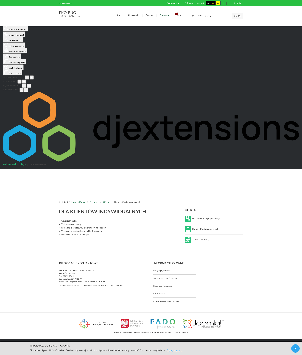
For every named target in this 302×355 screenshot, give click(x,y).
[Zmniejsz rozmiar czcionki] (19, 82)
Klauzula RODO (159, 293)
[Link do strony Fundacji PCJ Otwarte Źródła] (203, 323)
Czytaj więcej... (174, 350)
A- (235, 3)
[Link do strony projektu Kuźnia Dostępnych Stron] (96, 323)
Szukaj (237, 16)
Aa (208, 3)
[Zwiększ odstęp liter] (26, 90)
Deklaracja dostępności (163, 286)
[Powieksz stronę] (32, 77)
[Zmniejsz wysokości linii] (24, 86)
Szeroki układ (228, 3)
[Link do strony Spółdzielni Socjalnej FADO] (163, 323)
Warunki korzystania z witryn (165, 278)
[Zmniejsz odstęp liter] (22, 90)
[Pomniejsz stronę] (27, 77)
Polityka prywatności (161, 270)
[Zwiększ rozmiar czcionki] (24, 82)
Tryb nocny (189, 3)
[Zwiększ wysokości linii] (29, 86)
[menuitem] (119, 15)
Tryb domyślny (173, 3)
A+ (240, 3)
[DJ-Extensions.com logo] (151, 161)
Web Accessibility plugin (14, 164)
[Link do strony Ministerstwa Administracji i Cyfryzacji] (132, 323)
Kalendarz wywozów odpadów (166, 301)
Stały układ (225, 3)
